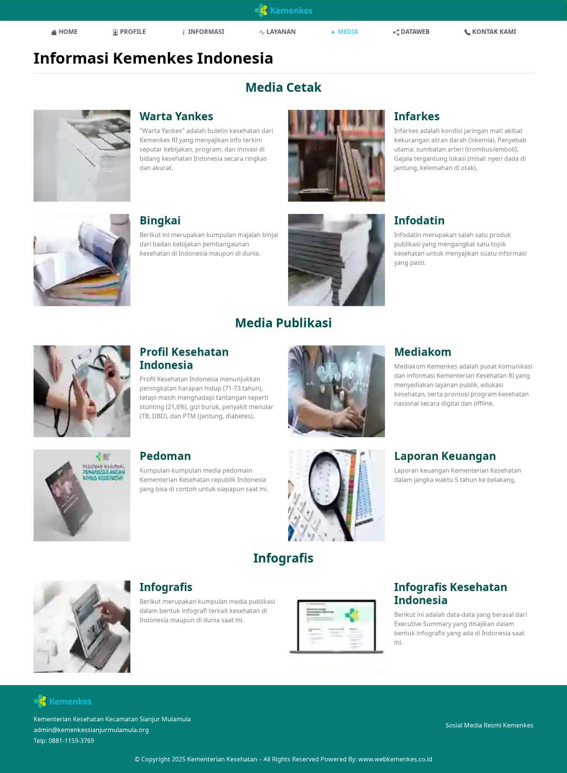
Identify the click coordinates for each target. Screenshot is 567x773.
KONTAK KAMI (493, 31)
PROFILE (132, 31)
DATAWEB (414, 31)
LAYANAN (280, 31)
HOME (67, 31)
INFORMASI (205, 31)
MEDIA (347, 31)
